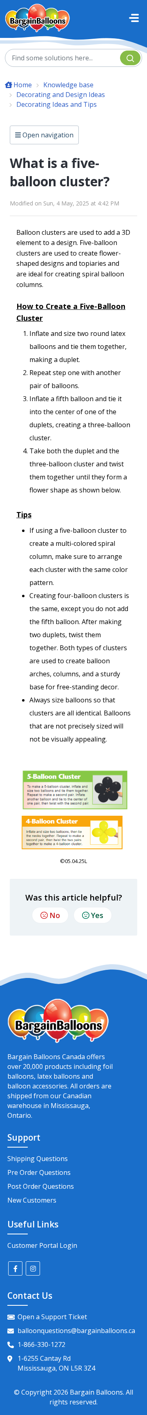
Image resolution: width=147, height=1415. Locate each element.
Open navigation (47, 134)
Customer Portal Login (42, 1245)
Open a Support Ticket (52, 1316)
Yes (97, 915)
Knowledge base (68, 84)
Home (22, 84)
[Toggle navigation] (134, 18)
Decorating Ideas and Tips (56, 104)
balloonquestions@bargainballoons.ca (76, 1330)
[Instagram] (33, 1268)
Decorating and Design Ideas (60, 94)
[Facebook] (15, 1268)
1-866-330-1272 (41, 1344)
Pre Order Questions (39, 1172)
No (54, 915)
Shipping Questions (37, 1158)
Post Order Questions (40, 1186)
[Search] (130, 58)
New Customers (31, 1200)
